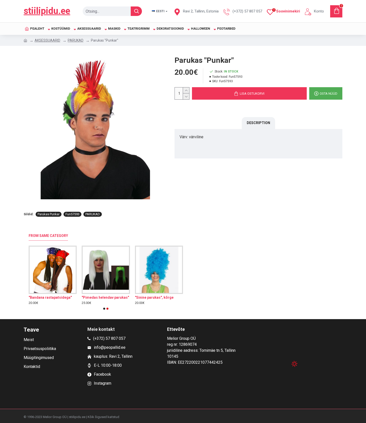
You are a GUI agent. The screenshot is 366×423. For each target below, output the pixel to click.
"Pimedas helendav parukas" (105, 297)
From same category (48, 236)
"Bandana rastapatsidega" (50, 297)
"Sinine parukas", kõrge (154, 297)
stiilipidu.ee (47, 11)
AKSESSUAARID (47, 40)
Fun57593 (72, 214)
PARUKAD (75, 40)
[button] (104, 309)
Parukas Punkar (49, 214)
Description (258, 123)
